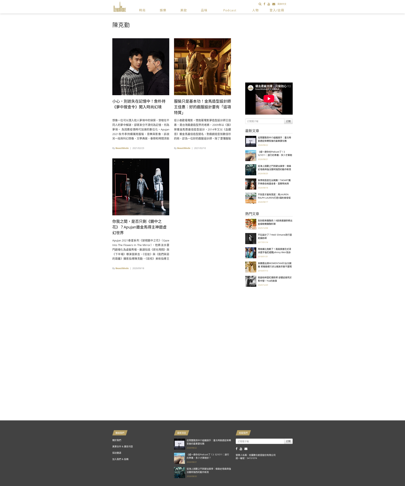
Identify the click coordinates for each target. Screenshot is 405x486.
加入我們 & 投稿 (120, 459)
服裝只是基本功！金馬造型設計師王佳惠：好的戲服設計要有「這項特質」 (202, 106)
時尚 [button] (142, 10)
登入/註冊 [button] (277, 10)
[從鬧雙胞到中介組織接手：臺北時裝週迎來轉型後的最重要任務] (250, 141)
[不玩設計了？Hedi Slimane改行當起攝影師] (250, 238)
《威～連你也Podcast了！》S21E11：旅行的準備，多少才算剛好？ (275, 155)
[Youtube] (270, 3)
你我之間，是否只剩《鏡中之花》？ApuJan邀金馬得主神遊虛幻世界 (139, 227)
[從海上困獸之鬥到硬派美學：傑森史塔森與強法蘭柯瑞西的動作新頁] (250, 169)
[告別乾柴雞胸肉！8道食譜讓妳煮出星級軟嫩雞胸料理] (250, 224)
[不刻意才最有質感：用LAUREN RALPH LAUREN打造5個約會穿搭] (250, 198)
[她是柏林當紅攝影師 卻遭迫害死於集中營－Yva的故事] (250, 281)
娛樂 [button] (163, 10)
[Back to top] (395, 476)
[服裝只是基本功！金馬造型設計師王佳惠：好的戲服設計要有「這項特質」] (202, 66)
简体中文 (281, 3)
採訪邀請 (116, 452)
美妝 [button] (183, 10)
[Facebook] (266, 3)
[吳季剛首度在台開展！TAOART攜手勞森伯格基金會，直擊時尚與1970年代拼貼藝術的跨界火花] (250, 183)
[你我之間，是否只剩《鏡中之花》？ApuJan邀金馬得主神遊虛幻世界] (140, 186)
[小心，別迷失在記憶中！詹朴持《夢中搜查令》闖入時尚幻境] (140, 66)
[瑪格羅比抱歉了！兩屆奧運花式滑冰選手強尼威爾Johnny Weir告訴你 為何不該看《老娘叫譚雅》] (250, 252)
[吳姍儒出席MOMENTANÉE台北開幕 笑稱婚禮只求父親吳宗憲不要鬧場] (250, 266)
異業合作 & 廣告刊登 (122, 446)
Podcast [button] (230, 10)
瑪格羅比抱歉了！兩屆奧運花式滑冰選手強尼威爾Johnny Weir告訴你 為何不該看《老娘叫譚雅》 (274, 252)
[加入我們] (274, 3)
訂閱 (288, 121)
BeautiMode (122, 148)
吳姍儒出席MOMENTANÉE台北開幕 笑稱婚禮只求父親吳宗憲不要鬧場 (275, 266)
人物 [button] (255, 10)
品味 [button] (204, 10)
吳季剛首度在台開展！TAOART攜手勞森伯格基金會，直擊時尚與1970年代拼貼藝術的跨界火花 (274, 183)
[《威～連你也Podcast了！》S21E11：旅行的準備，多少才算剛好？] (250, 155)
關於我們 (116, 440)
